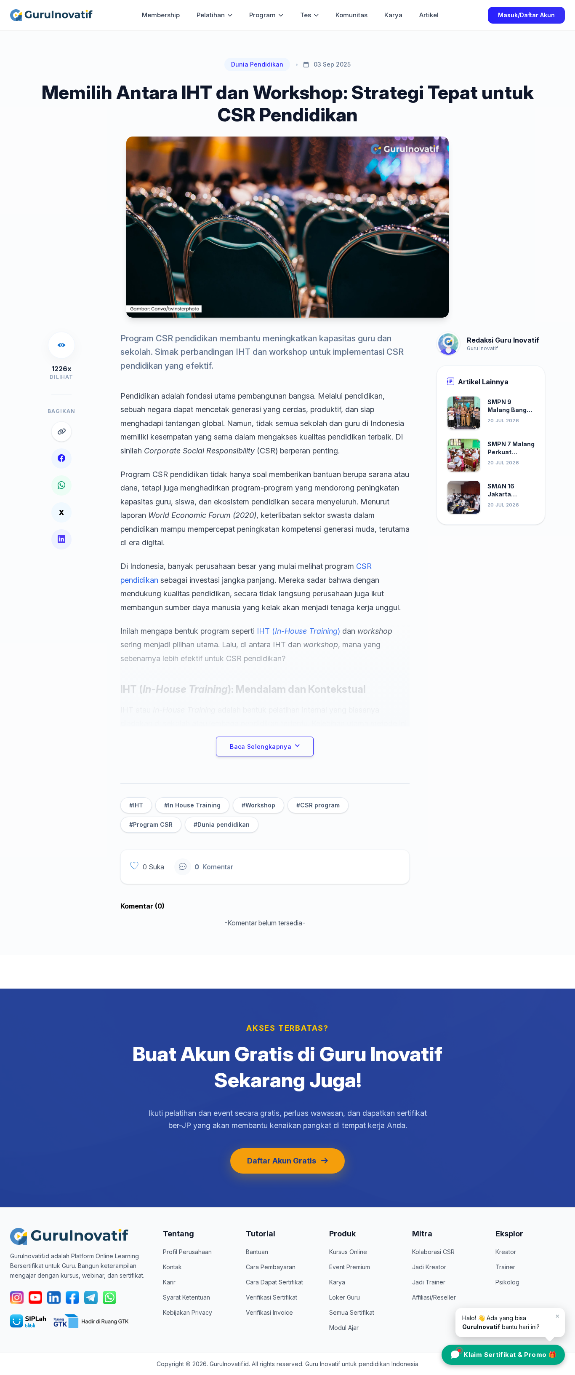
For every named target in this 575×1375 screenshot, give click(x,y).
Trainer (505, 1266)
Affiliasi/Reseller (434, 1297)
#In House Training (192, 805)
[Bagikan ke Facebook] (61, 458)
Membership (161, 15)
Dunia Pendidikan (257, 64)
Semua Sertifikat (351, 1312)
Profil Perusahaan (187, 1251)
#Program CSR (151, 824)
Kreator (505, 1251)
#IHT (136, 805)
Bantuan (257, 1251)
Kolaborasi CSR (433, 1251)
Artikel (429, 15)
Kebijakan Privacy (187, 1312)
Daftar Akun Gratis (281, 1160)
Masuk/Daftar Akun (526, 15)
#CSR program (318, 805)
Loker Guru (344, 1297)
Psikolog (507, 1282)
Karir (169, 1282)
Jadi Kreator (429, 1266)
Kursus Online (348, 1251)
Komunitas (351, 15)
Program (262, 15)
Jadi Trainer (428, 1282)
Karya (393, 15)
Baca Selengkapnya (260, 746)
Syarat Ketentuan (186, 1297)
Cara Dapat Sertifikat (274, 1282)
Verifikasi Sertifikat (271, 1297)
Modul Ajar (344, 1327)
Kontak (172, 1266)
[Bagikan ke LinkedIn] (61, 539)
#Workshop (258, 805)
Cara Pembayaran (270, 1266)
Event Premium (349, 1266)
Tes (305, 15)
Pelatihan (211, 15)
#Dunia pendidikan (222, 824)
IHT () (298, 631)
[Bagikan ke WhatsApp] (61, 485)
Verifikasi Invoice (269, 1312)
